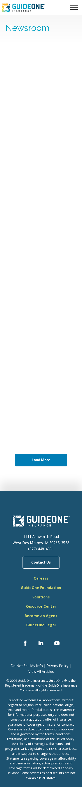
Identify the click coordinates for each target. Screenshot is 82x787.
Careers (41, 578)
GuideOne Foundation (41, 587)
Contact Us (41, 562)
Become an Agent (41, 615)
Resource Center (41, 606)
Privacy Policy (57, 665)
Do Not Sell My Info (27, 665)
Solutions (41, 597)
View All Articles (41, 671)
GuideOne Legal (41, 625)
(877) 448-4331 (41, 548)
